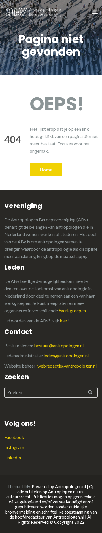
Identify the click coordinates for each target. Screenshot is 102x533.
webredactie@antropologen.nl (67, 365)
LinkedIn (12, 457)
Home (46, 169)
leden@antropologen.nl (66, 355)
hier (63, 320)
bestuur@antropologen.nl (59, 345)
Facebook (14, 437)
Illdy (26, 486)
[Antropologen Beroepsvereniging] (34, 11)
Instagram (14, 447)
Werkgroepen (72, 310)
